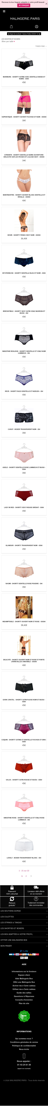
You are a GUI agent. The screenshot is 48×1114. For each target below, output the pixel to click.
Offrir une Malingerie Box (24, 982)
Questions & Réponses (24, 996)
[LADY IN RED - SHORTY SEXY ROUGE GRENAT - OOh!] (24, 493)
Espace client (24, 975)
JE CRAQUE (24, 5)
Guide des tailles (24, 992)
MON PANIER (6, 946)
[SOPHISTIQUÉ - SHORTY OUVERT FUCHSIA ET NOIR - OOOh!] (24, 102)
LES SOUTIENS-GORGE (11, 911)
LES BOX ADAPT (7, 934)
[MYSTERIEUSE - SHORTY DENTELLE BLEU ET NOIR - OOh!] (24, 259)
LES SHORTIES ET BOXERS (12, 928)
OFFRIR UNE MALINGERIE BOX (14, 940)
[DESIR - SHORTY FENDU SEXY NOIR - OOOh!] (24, 221)
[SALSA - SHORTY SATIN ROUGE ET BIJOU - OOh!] (24, 765)
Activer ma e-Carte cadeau (24, 985)
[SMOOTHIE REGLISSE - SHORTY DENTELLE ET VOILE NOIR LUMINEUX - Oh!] (24, 337)
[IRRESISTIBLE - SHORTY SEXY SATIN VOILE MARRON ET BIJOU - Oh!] (24, 297)
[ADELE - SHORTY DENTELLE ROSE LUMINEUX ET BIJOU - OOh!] (24, 453)
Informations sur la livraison (24, 971)
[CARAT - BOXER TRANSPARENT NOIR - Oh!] (24, 415)
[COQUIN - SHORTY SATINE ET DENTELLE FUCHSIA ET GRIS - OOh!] (24, 725)
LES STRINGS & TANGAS (11, 922)
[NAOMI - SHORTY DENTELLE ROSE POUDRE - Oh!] (24, 569)
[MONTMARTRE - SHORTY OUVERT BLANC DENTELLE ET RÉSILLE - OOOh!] (24, 180)
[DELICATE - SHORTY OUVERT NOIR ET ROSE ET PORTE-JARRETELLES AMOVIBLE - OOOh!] (24, 645)
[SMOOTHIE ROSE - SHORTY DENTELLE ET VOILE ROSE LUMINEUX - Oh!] (24, 803)
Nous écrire (24, 1049)
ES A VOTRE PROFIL (24, 934)
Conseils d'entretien (24, 999)
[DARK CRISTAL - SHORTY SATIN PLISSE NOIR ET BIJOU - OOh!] (24, 685)
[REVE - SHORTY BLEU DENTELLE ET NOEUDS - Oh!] (24, 377)
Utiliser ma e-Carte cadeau (24, 989)
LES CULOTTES (7, 916)
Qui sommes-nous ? (24, 1038)
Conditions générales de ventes (24, 1042)
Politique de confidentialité (24, 1045)
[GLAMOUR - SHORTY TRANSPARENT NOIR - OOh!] (24, 531)
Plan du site (24, 1003)
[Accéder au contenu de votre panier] (11, 27)
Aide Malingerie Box (24, 978)
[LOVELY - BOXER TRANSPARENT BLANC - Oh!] (24, 843)
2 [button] (26, 876)
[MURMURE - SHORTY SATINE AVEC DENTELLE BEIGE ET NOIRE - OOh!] (24, 62)
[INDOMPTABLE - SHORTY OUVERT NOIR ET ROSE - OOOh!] (24, 607)
